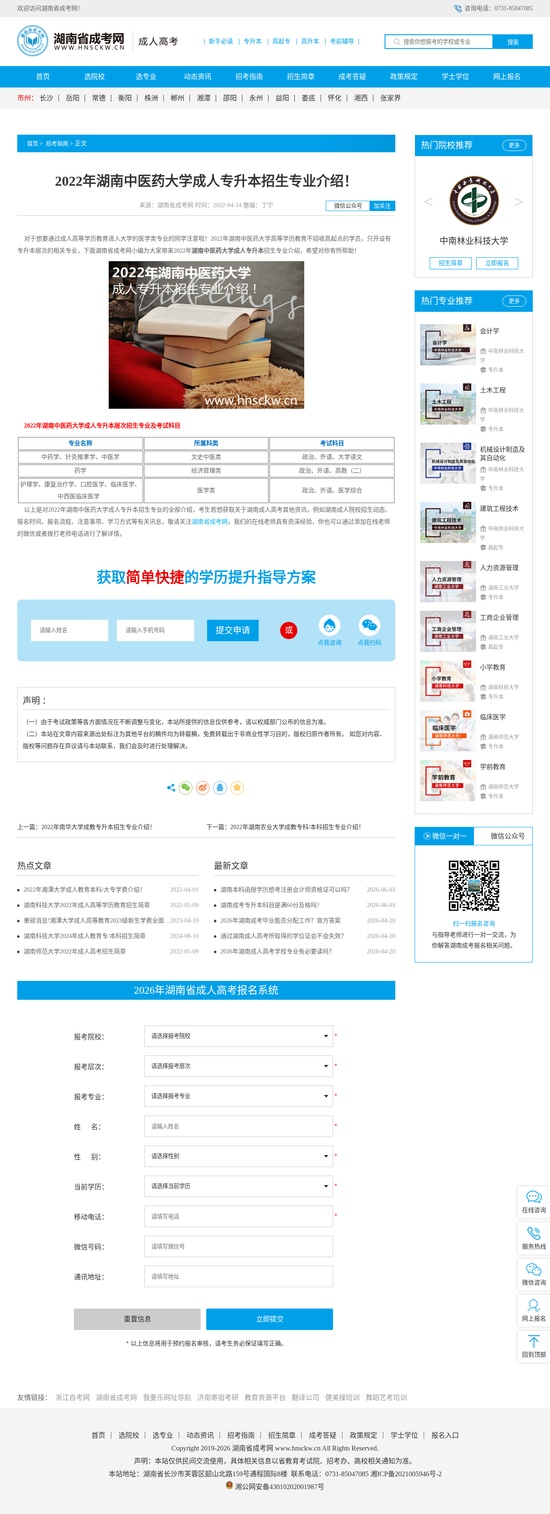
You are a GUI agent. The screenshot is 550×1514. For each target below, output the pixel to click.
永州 (256, 98)
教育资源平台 (265, 1397)
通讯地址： (91, 1277)
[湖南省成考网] (97, 54)
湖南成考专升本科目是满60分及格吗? (269, 905)
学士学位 (455, 76)
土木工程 (493, 390)
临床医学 (493, 717)
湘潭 (204, 98)
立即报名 (497, 263)
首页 (43, 76)
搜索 (513, 42)
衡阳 (125, 98)
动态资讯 (197, 76)
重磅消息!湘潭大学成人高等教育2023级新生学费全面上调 (100, 920)
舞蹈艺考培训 (386, 1397)
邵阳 (230, 98)
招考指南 (249, 76)
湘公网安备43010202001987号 (278, 1486)
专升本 (253, 42)
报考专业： (91, 1097)
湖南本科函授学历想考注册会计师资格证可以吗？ (286, 890)
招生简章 (301, 76)
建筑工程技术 (499, 508)
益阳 (282, 98)
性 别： (89, 1157)
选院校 (94, 76)
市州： (27, 98)
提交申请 (233, 630)
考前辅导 (342, 42)
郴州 (177, 98)
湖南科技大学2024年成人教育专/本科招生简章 (85, 936)
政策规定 (404, 76)
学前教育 (493, 766)
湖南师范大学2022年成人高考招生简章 (75, 951)
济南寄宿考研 (217, 1397)
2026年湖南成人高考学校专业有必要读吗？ (277, 951)
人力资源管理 (499, 567)
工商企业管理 (499, 617)
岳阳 (72, 98)
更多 (514, 145)
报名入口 (445, 1435)
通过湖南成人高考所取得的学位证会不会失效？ (283, 936)
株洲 (151, 98)
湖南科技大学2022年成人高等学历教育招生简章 (87, 905)
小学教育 (493, 667)
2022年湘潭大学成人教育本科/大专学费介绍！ (85, 890)
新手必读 (221, 42)
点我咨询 (330, 642)
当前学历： (91, 1187)
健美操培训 (342, 1397)
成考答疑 (352, 76)
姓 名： (89, 1127)
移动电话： (91, 1217)
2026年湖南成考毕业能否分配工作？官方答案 (280, 920)
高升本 (310, 42)
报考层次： (91, 1067)
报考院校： (91, 1036)
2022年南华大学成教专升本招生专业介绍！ (98, 827)
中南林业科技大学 (474, 241)
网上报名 (507, 76)
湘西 (361, 98)
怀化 (335, 98)
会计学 (489, 331)
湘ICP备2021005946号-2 (406, 1474)
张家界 (390, 98)
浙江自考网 (72, 1397)
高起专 (281, 42)
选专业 (146, 76)
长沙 (46, 98)
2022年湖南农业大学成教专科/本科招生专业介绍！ (297, 827)
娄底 (308, 98)
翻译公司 (305, 1397)
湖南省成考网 (116, 1397)
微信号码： (91, 1247)
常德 (99, 98)
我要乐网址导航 (167, 1397)
